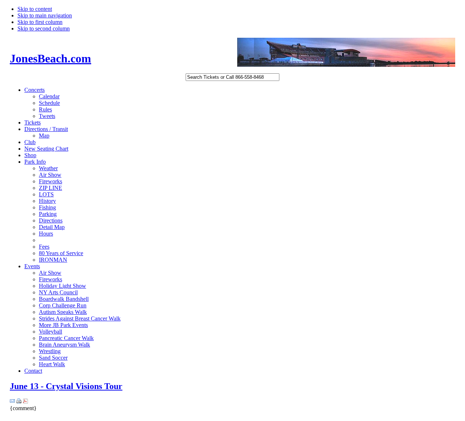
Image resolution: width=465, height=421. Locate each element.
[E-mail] (12, 401)
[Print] (18, 401)
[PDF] (25, 401)
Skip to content (34, 9)
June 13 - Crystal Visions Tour (66, 386)
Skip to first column (39, 22)
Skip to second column (43, 28)
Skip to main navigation (44, 15)
